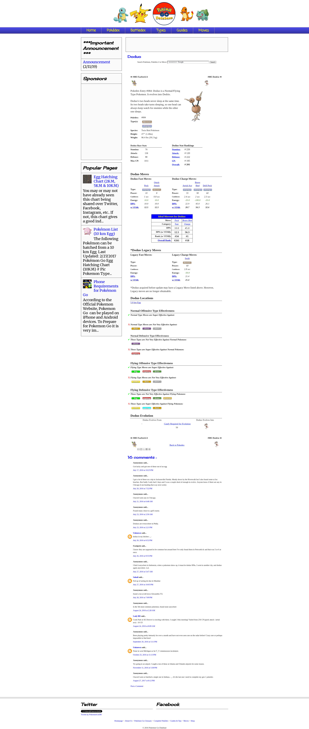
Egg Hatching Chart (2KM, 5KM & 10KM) (106, 181)
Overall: (176, 164)
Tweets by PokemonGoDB (91, 715)
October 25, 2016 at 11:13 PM (144, 655)
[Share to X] (144, 449)
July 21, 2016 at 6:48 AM (143, 501)
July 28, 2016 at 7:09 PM (142, 597)
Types (161, 30)
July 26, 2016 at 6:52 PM (142, 540)
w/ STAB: (134, 207)
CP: (174, 161)
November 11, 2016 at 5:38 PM (145, 668)
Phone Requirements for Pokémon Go (100, 288)
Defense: (176, 157)
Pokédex (113, 30)
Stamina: (176, 149)
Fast (177, 224)
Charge (187, 224)
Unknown (137, 533)
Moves (204, 30)
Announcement (96, 62)
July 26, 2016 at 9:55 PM (142, 556)
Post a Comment (137, 686)
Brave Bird (187, 220)
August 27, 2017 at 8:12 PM (144, 681)
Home (91, 30)
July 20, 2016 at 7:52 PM (142, 488)
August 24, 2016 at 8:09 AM (144, 626)
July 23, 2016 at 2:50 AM (143, 514)
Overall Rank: (164, 240)
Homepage (118, 721)
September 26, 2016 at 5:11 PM (145, 642)
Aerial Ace (187, 185)
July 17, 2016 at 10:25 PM (143, 470)
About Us (128, 721)
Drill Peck (207, 185)
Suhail (136, 577)
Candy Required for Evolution (177, 424)
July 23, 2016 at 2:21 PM (142, 527)
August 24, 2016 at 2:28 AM (144, 610)
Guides (182, 30)
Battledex (138, 30)
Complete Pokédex (161, 721)
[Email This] (138, 449)
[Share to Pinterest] (149, 449)
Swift (187, 258)
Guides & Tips (175, 721)
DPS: (132, 203)
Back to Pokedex (177, 445)
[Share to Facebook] (146, 449)
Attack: (175, 153)
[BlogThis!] (141, 449)
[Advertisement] (177, 43)
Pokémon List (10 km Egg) (106, 231)
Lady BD (137, 616)
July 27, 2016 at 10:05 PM (143, 585)
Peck (146, 185)
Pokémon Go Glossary (143, 721)
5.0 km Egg (135, 302)
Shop (193, 721)
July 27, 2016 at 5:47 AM (143, 572)
